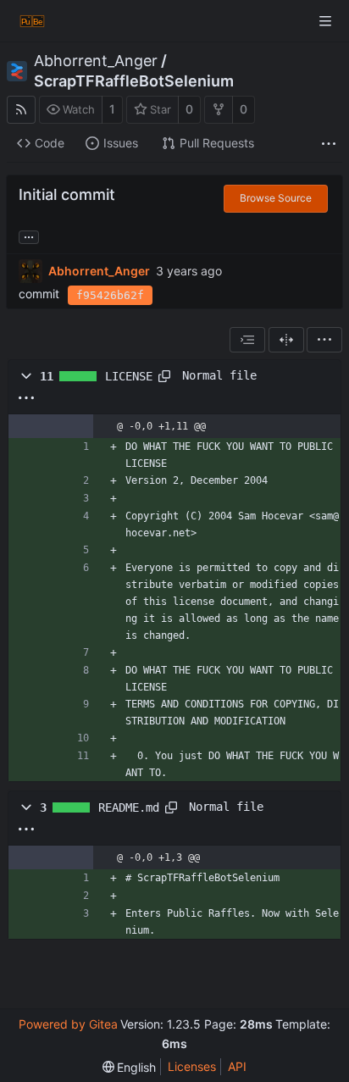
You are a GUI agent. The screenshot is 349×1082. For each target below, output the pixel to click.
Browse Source (276, 197)
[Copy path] (164, 376)
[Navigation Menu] (325, 21)
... (29, 235)
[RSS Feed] (21, 110)
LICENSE (128, 376)
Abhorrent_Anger (96, 61)
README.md (128, 807)
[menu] (324, 339)
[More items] (328, 144)
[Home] (32, 21)
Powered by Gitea (68, 1024)
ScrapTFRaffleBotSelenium (134, 81)
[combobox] (247, 339)
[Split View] (286, 339)
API (237, 1066)
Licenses (192, 1066)
